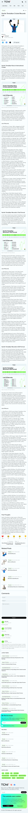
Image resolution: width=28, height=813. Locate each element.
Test (23, 5)
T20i (18, 5)
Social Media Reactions (6, 777)
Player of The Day (14, 775)
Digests (13, 777)
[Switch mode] (22, 2)
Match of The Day (22, 775)
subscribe (23, 722)
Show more (20, 806)
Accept (8, 805)
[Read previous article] (7, 543)
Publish (13, 617)
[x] (10, 42)
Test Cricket (16, 773)
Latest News (4, 5)
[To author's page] (14, 36)
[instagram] (11, 785)
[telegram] (3, 42)
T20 (10, 5)
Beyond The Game (20, 777)
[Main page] (7, 2)
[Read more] (14, 553)
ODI (14, 5)
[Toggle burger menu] (2, 2)
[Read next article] (20, 543)
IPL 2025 (7, 773)
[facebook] (6, 42)
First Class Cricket (5, 775)
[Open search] (25, 2)
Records (3, 10)
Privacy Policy (11, 725)
